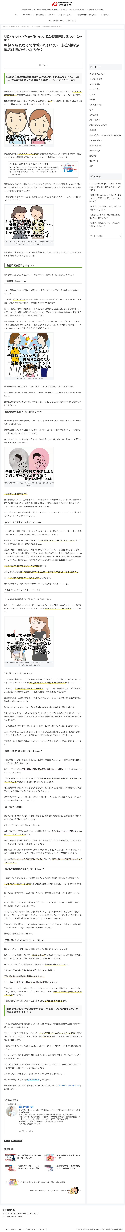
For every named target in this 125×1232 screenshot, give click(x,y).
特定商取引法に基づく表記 (27, 1229)
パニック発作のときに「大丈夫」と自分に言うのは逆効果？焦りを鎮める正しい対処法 (105, 187)
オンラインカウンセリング (69, 1086)
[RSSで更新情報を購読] (32, 1131)
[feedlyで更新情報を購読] (29, 1131)
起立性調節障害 (33, 1080)
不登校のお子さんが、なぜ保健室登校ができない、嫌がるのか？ (105, 216)
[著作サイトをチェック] (20, 1131)
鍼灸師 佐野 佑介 (26, 1107)
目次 (41, 65)
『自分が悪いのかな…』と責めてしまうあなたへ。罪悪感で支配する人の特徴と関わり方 (105, 198)
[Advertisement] (105, 45)
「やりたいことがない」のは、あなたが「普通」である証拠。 (105, 208)
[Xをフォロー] (23, 1131)
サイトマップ (41, 1229)
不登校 (8, 1140)
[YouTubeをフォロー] (26, 1131)
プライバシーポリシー (10, 1229)
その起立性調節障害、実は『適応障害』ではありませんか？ (105, 224)
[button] (120, 236)
